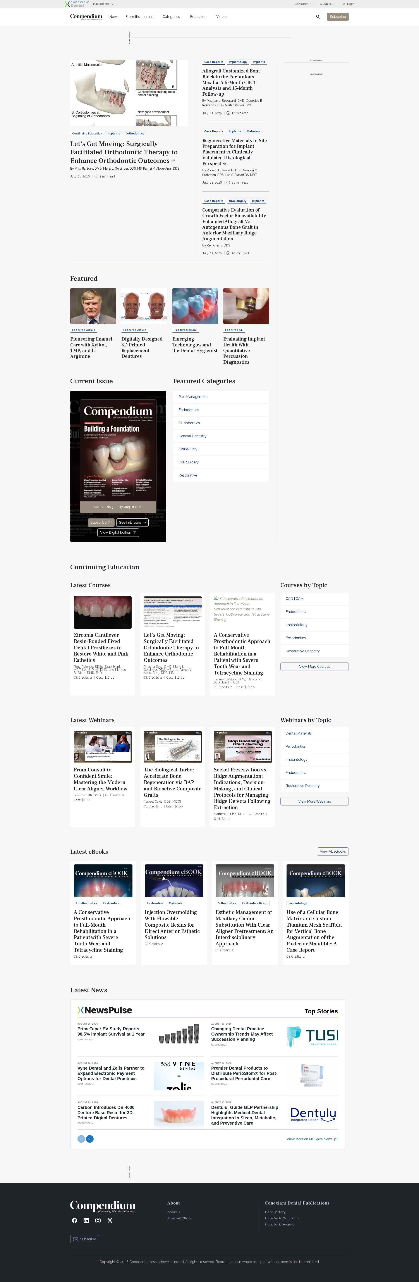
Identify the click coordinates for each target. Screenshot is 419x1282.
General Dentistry (192, 436)
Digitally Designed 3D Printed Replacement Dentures (142, 347)
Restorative (188, 475)
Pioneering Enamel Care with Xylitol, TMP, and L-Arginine (91, 347)
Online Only (188, 449)
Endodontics (189, 410)
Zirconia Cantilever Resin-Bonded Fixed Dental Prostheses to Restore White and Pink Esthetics (101, 648)
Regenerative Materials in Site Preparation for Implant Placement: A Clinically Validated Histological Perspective (234, 152)
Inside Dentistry (275, 1212)
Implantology (238, 62)
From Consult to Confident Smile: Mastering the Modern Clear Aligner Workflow (100, 779)
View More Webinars (314, 801)
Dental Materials (299, 733)
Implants (114, 133)
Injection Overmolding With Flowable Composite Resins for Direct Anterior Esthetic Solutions (172, 925)
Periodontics (296, 638)
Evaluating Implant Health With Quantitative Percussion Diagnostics (244, 350)
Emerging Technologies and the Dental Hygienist (195, 345)
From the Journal (139, 17)
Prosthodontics (86, 903)
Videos (221, 17)
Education (198, 17)
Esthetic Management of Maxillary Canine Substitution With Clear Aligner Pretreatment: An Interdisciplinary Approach (245, 928)
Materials (253, 131)
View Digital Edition (115, 532)
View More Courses (314, 666)
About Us (173, 1212)
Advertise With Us (179, 1218)
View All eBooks (333, 851)
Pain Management (193, 397)
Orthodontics (135, 133)
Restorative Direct (255, 903)
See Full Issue (130, 522)
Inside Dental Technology (282, 1218)
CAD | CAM (295, 599)
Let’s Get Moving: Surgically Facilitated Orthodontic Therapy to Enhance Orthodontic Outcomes (124, 152)
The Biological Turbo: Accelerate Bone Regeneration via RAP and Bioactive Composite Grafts (172, 782)
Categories (171, 17)
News (113, 17)
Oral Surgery (237, 201)
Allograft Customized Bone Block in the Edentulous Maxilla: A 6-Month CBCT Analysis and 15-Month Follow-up (231, 82)
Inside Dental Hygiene (279, 1224)
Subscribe (98, 522)
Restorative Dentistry (303, 651)
